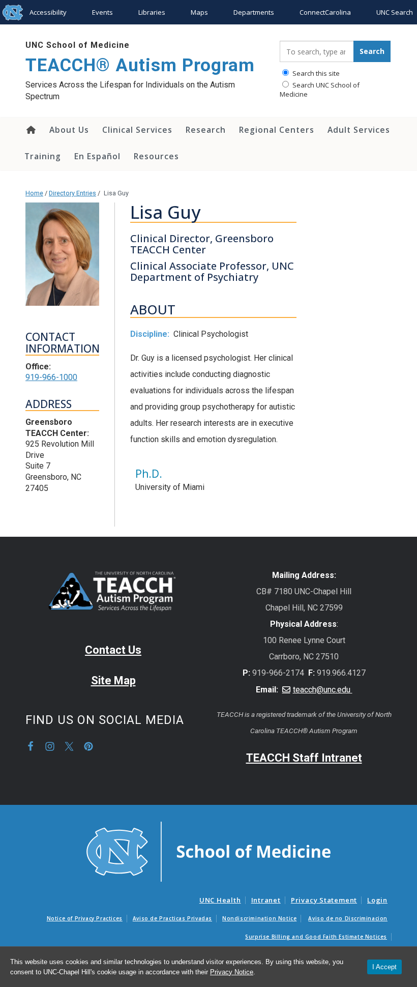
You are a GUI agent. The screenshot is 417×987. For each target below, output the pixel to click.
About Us (69, 129)
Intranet (266, 900)
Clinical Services (137, 129)
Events (102, 12)
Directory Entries (72, 193)
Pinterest (88, 746)
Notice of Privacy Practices (85, 918)
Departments (253, 12)
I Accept (384, 967)
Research (206, 129)
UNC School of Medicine (77, 45)
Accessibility (48, 12)
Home (30, 130)
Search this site (315, 73)
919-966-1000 (51, 377)
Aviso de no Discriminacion (348, 918)
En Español (97, 156)
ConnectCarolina (325, 12)
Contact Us (113, 650)
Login (377, 900)
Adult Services (358, 129)
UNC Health (220, 900)
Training (42, 156)
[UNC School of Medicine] (208, 850)
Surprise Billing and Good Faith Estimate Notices (316, 936)
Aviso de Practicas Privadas (172, 918)
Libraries (151, 12)
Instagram (50, 746)
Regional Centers (276, 129)
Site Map (113, 680)
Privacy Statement (324, 900)
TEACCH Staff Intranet (304, 757)
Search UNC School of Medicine (320, 89)
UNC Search (394, 12)
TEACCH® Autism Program (140, 65)
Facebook (30, 746)
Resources (156, 156)
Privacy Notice (231, 972)
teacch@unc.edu (322, 689)
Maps (199, 12)
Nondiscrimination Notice (259, 918)
